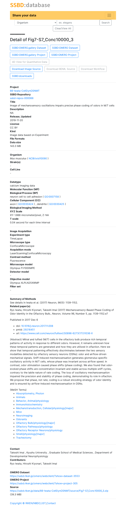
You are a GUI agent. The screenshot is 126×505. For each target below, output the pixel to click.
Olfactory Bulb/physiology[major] (35, 422)
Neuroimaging (24, 415)
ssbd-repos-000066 (21, 98)
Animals (20, 397)
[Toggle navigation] (109, 15)
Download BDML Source (61, 68)
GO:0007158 (52, 196)
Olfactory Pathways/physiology (34, 426)
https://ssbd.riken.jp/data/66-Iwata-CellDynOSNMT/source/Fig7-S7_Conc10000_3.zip (59, 490)
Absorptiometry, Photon (30, 393)
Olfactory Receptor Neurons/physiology (39, 430)
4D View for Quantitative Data (29, 61)
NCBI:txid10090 (38, 158)
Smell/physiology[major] (30, 433)
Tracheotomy (24, 437)
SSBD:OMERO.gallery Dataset (29, 47)
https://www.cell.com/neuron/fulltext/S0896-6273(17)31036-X (56, 333)
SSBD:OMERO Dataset (65, 47)
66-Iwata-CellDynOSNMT (24, 90)
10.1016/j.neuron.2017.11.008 (37, 325)
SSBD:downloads (22, 76)
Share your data (24, 15)
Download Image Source (26, 68)
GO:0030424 (25, 204)
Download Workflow (93, 68)
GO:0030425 (56, 204)
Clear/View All (63, 28)
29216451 (29, 329)
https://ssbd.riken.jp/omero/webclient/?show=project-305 (44, 483)
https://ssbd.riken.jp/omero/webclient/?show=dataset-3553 (45, 476)
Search (106, 22)
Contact (51, 503)
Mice (19, 411)
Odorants (21, 419)
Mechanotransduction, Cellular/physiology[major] (44, 408)
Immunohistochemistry (29, 404)
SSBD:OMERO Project (63, 54)
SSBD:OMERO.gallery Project (28, 54)
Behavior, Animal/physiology (32, 400)
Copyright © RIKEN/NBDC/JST (28, 503)
